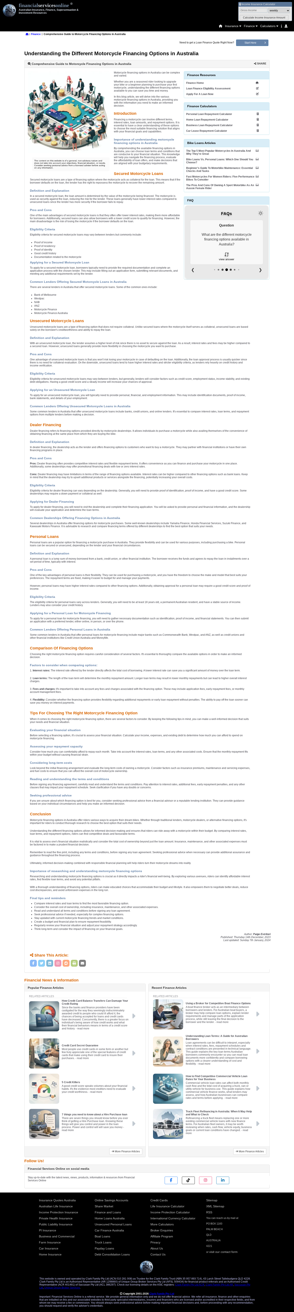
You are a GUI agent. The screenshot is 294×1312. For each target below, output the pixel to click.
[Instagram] (57, 963)
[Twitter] (41, 963)
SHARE (261, 63)
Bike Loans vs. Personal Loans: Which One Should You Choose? (219, 161)
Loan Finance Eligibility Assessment (208, 88)
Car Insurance (48, 1248)
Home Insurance (50, 1254)
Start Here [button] (250, 42)
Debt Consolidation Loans (112, 1254)
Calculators (267, 26)
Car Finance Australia (109, 1230)
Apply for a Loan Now (199, 94)
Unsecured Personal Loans (113, 1224)
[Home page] (221, 26)
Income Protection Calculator (170, 1212)
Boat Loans (102, 1236)
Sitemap (211, 1200)
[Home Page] (221, 26)
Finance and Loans (108, 1212)
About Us (156, 1248)
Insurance (231, 26)
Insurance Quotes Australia (57, 1200)
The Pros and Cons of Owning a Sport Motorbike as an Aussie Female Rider (220, 187)
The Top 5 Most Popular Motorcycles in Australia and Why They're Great (218, 152)
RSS (209, 1212)
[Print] (74, 963)
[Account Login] (286, 26)
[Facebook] (33, 963)
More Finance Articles (127, 1151)
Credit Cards (159, 1200)
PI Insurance (47, 1230)
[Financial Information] (281, 26)
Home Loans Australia (110, 1218)
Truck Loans (103, 1242)
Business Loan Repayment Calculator (209, 125)
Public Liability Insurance (56, 1224)
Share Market (104, 1206)
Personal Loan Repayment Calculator (209, 114)
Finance (249, 26)
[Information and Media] (281, 26)
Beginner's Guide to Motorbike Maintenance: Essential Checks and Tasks (219, 170)
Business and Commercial (56, 1236)
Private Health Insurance (56, 1218)
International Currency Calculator (172, 1218)
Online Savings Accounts (111, 1200)
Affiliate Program (161, 1236)
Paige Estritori (262, 934)
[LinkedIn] (49, 963)
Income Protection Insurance (58, 1212)
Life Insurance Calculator (167, 1206)
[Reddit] (66, 963)
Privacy (155, 1242)
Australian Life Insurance (56, 1206)
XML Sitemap (215, 1206)
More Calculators (162, 1224)
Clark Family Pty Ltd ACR (189, 1284)
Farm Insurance (50, 1242)
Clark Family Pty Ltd (161, 1293)
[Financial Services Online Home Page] (27, 34)
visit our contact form (223, 1252)
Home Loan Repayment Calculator (207, 119)
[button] (264, 17)
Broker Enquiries (161, 1230)
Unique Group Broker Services (62, 1287)
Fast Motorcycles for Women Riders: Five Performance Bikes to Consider (220, 178)
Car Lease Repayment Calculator (206, 130)
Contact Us (158, 1254)
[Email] (82, 963)
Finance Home (195, 82)
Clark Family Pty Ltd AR (219, 1284)
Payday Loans (104, 1248)
